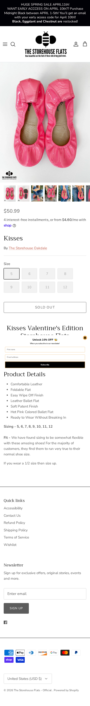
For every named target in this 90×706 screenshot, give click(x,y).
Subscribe (45, 365)
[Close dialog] (85, 338)
